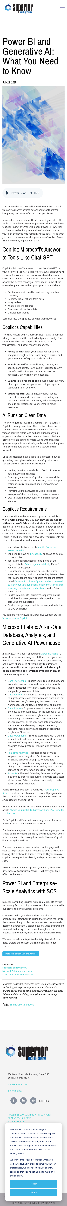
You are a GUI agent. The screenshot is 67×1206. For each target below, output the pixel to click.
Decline (33, 1192)
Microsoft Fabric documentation (17, 971)
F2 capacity (36, 553)
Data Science (15, 708)
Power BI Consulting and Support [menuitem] (29, 1114)
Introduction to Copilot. (15, 618)
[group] (22, 193)
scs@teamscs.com (17, 1084)
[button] (7, 193)
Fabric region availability (37, 564)
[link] (18, 8)
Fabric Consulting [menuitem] (19, 1118)
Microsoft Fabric (49, 653)
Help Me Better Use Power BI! (20, 953)
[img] (31, 193)
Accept (33, 1183)
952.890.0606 (15, 1091)
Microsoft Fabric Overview (14, 967)
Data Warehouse (17, 735)
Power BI (13, 773)
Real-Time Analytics (18, 752)
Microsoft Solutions (23, 1004)
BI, (11, 1004)
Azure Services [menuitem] (17, 1121)
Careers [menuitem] (44, 1100)
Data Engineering (17, 680)
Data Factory (15, 694)
